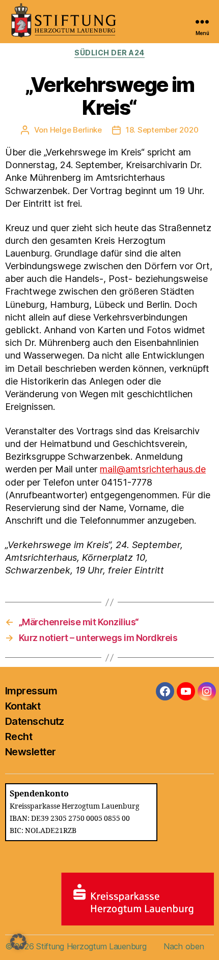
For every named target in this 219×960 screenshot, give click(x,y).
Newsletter (30, 752)
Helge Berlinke (76, 130)
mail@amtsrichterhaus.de (153, 469)
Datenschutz (34, 721)
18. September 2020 (162, 130)
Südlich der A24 (109, 52)
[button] (18, 941)
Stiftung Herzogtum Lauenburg (91, 946)
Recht (18, 736)
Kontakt (22, 706)
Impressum (31, 691)
